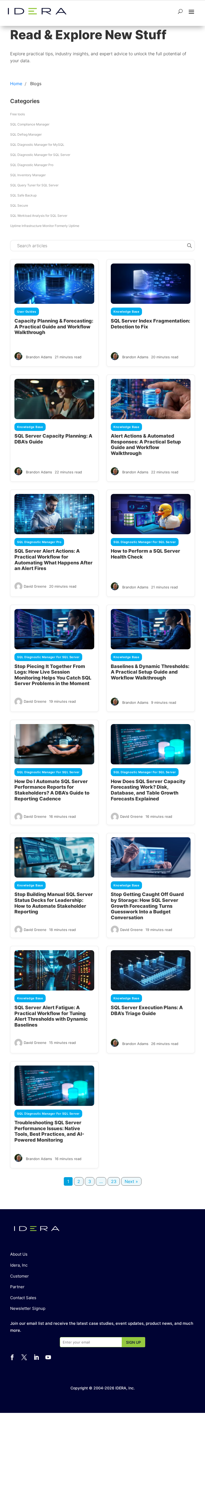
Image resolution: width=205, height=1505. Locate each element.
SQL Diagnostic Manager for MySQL (37, 145)
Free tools (17, 114)
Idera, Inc (18, 1265)
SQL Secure (19, 205)
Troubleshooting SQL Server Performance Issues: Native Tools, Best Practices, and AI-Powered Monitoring (49, 1131)
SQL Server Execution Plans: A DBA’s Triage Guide (147, 1010)
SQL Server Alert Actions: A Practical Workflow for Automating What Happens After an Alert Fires (53, 559)
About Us (18, 1254)
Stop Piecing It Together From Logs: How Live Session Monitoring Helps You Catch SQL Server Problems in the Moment (52, 674)
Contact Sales (23, 1297)
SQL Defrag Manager (26, 134)
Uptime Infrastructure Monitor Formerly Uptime (44, 226)
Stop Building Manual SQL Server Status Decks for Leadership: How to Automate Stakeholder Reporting (53, 902)
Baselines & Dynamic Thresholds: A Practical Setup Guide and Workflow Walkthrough (150, 672)
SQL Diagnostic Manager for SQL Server (40, 155)
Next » (131, 1181)
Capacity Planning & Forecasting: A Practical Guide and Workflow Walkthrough (53, 326)
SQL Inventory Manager (28, 175)
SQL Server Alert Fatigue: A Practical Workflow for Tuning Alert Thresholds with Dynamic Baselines (51, 1016)
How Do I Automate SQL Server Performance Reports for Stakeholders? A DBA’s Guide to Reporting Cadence (51, 790)
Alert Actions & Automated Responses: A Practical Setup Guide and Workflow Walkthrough (146, 444)
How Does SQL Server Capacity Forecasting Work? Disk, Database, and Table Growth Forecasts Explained (148, 790)
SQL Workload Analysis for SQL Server (38, 216)
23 (113, 1181)
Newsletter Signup (27, 1308)
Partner (17, 1286)
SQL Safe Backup (23, 195)
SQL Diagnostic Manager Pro (31, 165)
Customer (19, 1276)
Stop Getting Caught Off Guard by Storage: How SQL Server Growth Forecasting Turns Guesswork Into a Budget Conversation (147, 905)
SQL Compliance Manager (29, 124)
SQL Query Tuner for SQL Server (34, 185)
